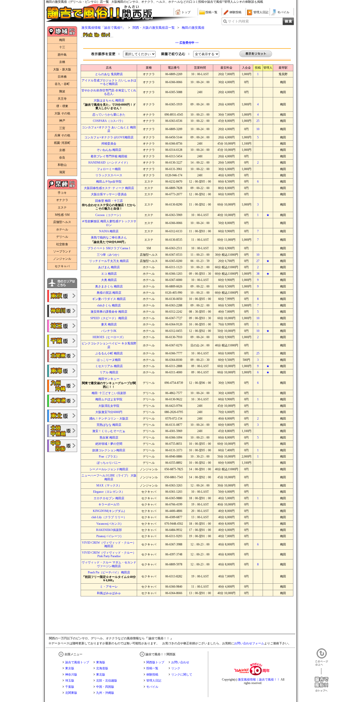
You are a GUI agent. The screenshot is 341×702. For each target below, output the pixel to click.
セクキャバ (62, 266)
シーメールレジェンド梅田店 (108, 469)
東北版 (100, 674)
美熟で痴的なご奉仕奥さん (109, 237)
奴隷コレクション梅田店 (108, 450)
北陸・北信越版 (106, 680)
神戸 (62, 120)
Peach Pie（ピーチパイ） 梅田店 (109, 572)
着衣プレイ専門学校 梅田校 (109, 156)
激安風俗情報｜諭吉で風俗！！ (259, 679)
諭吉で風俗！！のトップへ (322, 680)
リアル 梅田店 (109, 372)
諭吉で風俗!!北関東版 (62, 356)
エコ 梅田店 (109, 273)
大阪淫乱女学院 (108, 406)
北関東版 (71, 693)
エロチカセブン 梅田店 (109, 498)
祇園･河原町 (62, 143)
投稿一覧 (211, 12)
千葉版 (69, 687)
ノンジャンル (62, 258)
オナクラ (62, 200)
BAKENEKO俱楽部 (109, 530)
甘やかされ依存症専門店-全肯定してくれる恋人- (108, 92)
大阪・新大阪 (62, 69)
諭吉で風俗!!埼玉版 (62, 326)
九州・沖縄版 (105, 693)
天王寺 (62, 98)
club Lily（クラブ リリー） (109, 517)
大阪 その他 (62, 113)
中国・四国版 (105, 687)
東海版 (100, 662)
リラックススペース (108, 175)
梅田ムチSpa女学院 (109, 181)
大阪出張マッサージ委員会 (109, 194)
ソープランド (62, 251)
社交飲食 (62, 244)
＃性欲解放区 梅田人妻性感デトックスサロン (109, 223)
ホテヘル (62, 229)
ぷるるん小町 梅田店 (109, 353)
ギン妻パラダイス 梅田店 (109, 299)
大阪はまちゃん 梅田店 (109, 100)
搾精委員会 (108, 143)
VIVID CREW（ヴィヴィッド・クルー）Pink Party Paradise (109, 554)
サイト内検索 (238, 21)
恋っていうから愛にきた (108, 114)
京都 (62, 150)
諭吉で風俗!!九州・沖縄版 (62, 386)
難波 (62, 91)
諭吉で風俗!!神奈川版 (62, 311)
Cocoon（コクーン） (109, 215)
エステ (62, 207)
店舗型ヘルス (62, 222)
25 (257, 121)
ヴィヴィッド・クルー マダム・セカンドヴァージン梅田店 (109, 564)
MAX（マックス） (109, 485)
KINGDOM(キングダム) (109, 511)
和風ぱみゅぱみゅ (109, 593)
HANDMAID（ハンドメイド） (109, 162)
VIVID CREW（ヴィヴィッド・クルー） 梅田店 (109, 544)
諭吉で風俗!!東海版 (62, 371)
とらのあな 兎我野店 (109, 74)
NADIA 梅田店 (109, 231)
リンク (175, 668)
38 (257, 273)
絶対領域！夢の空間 (108, 444)
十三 (62, 47)
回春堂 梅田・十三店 (109, 201)
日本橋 (62, 76)
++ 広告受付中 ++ (187, 42)
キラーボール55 (108, 504)
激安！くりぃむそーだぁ (108, 431)
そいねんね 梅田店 (109, 150)
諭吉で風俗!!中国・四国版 (62, 446)
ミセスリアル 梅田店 (109, 366)
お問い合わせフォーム (249, 643)
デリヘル (62, 236)
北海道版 (102, 668)
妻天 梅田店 (109, 324)
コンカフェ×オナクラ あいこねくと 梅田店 (109, 129)
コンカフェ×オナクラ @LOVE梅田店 (109, 137)
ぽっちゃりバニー (109, 463)
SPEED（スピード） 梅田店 (108, 318)
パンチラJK (109, 331)
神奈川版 (71, 674)
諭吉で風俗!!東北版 (62, 416)
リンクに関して (181, 674)
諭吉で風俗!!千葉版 (62, 341)
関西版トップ (155, 662)
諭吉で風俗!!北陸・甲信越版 (62, 431)
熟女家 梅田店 (109, 437)
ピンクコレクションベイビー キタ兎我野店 (109, 345)
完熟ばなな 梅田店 (109, 425)
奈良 (62, 157)
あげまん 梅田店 (109, 267)
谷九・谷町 (62, 84)
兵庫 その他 (62, 135)
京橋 (62, 62)
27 (257, 261)
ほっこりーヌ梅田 (109, 360)
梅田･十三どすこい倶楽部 (109, 393)
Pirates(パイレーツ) (108, 536)
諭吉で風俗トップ (77, 662)
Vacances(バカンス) (108, 523)
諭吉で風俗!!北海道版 (62, 401)
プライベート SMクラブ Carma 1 (108, 248)
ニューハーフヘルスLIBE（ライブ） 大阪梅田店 (109, 477)
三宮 (62, 128)
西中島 (62, 54)
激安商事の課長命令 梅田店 (109, 311)
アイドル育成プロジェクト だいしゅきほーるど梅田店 (109, 82)
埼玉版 (69, 680)
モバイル (283, 12)
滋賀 (62, 172)
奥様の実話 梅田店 (109, 292)
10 (257, 129)
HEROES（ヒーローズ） (109, 337)
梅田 (62, 40)
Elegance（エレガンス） (109, 491)
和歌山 (62, 165)
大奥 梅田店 (109, 280)
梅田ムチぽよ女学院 (108, 399)
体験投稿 (235, 12)
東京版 (69, 668)
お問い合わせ (180, 662)
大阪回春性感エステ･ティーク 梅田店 (109, 188)
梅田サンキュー (108, 379)
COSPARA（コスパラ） (109, 121)
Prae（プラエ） (109, 456)
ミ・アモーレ (109, 586)
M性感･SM (62, 215)
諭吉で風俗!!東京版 (62, 296)
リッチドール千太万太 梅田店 (109, 261)
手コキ (62, 193)
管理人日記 (260, 12)
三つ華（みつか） (109, 254)
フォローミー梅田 (109, 169)
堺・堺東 (62, 106)
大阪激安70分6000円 (108, 412)
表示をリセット (256, 54)
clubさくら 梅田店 (109, 305)
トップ (185, 12)
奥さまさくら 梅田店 (109, 286)
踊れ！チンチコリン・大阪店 (108, 418)
